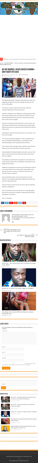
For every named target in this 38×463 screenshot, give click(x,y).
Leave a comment (8, 76)
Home (1, 63)
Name (4, 346)
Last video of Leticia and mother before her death (25, 235)
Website (4, 358)
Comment (5, 331)
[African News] (19, 8)
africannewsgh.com (18, 456)
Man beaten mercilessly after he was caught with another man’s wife (12, 230)
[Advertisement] (19, 37)
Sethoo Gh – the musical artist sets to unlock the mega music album (19, 59)
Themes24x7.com (27, 456)
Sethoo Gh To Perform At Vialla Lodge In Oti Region (18, 288)
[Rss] (19, 459)
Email (3, 352)
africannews (6, 74)
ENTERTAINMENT (9, 63)
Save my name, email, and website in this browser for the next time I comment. (18, 364)
